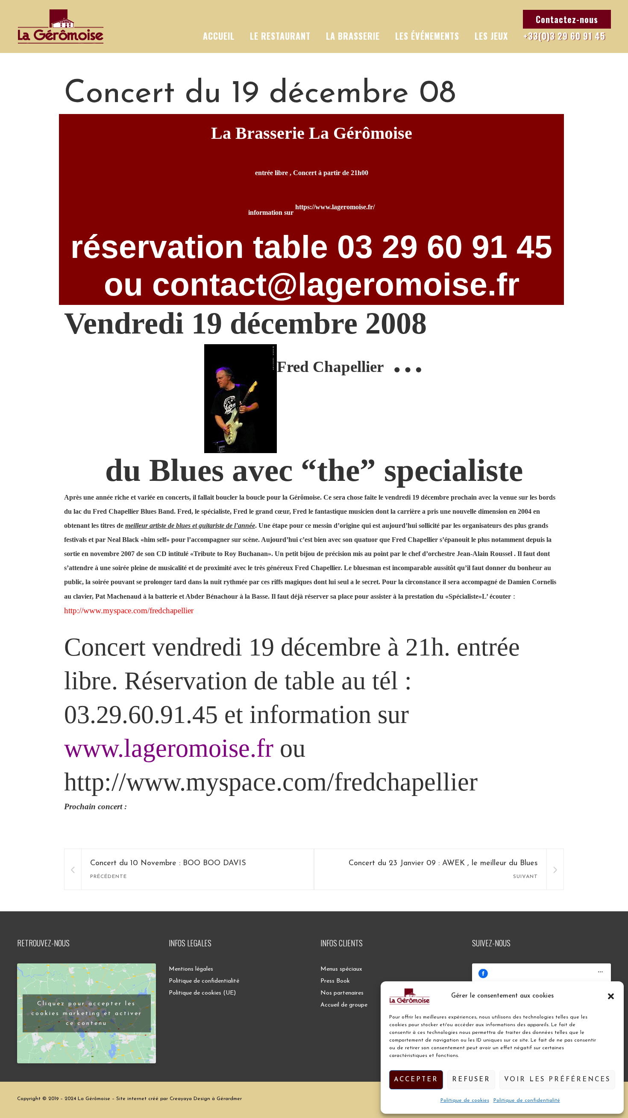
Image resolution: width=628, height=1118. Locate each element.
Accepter (416, 1080)
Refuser (471, 1080)
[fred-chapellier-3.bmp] (240, 361)
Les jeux (491, 35)
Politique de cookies (464, 1100)
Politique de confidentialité (526, 1100)
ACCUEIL (219, 35)
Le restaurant (280, 35)
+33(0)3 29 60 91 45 (564, 35)
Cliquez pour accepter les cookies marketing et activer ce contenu (86, 1014)
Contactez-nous (567, 19)
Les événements (427, 35)
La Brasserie (353, 35)
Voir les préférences (557, 1080)
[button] (611, 996)
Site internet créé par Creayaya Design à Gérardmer (179, 1098)
